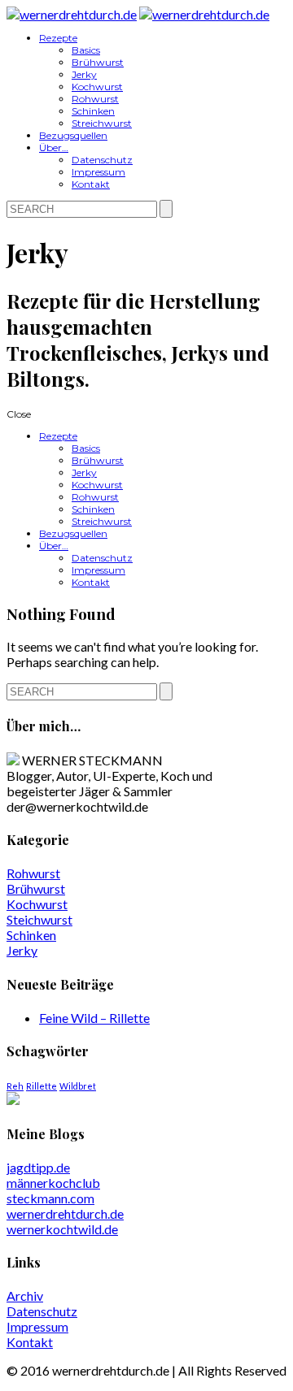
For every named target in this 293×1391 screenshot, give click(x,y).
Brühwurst (98, 62)
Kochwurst (97, 86)
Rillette (41, 1086)
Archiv (25, 1295)
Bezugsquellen (73, 135)
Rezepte (58, 38)
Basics (86, 50)
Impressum (98, 172)
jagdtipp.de (38, 1167)
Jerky (84, 74)
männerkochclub (53, 1182)
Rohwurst (95, 99)
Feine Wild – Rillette (94, 1017)
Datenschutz (102, 160)
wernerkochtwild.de (62, 1229)
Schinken (93, 111)
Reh (15, 1086)
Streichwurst (102, 123)
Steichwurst (39, 919)
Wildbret (77, 1086)
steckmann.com (50, 1198)
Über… (53, 147)
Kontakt (91, 184)
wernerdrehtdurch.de (65, 1213)
